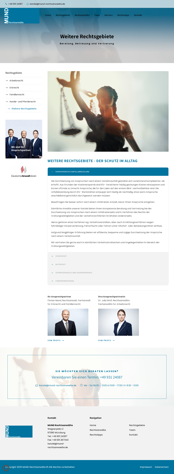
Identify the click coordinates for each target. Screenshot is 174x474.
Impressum (146, 467)
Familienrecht (17, 94)
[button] (6, 468)
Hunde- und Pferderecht (23, 101)
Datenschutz (162, 467)
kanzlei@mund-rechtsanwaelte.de (47, 3)
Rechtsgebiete (63, 15)
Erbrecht (14, 87)
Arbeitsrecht (16, 80)
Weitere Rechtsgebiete (24, 108)
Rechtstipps (123, 15)
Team (97, 15)
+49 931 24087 (15, 3)
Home (48, 15)
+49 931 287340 (60, 439)
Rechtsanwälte (82, 15)
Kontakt (138, 15)
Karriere (109, 15)
